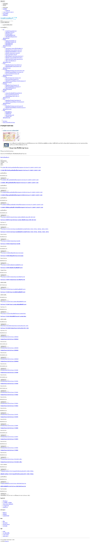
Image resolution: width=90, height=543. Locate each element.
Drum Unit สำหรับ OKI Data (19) (12, 94)
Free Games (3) (8, 111)
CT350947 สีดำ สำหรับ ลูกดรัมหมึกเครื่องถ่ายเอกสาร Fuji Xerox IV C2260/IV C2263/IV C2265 (20, 170)
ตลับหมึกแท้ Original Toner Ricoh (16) (13, 100)
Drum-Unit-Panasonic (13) (10, 87)
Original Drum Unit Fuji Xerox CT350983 (9, 450)
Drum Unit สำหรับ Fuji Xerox (9, 122)
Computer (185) (8, 116)
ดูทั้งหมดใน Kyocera (7, 109)
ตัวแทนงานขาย (6, 524)
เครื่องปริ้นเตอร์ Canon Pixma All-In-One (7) (14, 56)
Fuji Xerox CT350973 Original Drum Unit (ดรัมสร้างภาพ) (12, 279)
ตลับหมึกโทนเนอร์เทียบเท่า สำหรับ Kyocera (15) (15, 107)
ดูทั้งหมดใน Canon (7, 62)
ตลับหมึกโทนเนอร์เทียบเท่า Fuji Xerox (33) (14, 72)
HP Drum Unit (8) (8, 33)
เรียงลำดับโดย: (3, 160)
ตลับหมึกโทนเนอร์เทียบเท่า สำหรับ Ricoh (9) (14, 101)
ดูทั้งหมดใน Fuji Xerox (7, 75)
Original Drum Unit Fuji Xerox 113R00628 (9, 361)
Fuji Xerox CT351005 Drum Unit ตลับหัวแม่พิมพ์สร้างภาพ (12, 292)
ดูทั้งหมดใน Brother (7, 45)
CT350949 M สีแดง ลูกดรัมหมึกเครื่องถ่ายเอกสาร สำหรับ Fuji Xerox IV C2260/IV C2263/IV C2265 (21, 195)
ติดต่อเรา (5, 512)
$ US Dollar (5, 3)
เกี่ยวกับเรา (5, 501)
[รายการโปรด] (6, 178)
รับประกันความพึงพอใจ (8, 504)
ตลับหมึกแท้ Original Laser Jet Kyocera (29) (14, 106)
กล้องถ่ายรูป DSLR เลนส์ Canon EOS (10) (14, 59)
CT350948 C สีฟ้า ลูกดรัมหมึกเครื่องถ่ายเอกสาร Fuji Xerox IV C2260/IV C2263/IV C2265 (19, 182)
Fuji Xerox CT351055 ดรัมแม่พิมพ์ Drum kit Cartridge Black (13, 316)
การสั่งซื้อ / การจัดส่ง (7, 502)
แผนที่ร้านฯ (5, 507)
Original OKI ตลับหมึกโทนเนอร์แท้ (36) (13, 93)
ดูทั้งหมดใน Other (6, 117)
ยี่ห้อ (4, 521)
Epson (4, 63)
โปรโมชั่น (5, 525)
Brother (4, 39)
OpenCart (7, 541)
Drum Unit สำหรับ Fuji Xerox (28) (12, 73)
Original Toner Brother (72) (10, 40)
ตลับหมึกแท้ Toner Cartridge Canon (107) (13, 49)
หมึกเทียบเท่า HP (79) (9, 32)
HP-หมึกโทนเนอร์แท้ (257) (11, 31)
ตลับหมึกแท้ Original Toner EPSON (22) (13, 64)
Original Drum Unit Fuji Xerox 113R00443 (9, 339)
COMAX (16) (8, 113)
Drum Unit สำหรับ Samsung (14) (11, 79)
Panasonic (5, 83)
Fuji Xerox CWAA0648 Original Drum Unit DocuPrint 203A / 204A (14, 328)
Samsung (4, 76)
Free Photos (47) (8, 112)
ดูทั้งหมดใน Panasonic (7, 89)
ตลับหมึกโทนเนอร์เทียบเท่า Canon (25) (13, 51)
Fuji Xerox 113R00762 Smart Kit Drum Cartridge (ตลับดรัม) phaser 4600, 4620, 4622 (18, 219)
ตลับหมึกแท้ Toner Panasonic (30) (12, 85)
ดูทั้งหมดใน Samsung (7, 82)
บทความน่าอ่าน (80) (9, 115)
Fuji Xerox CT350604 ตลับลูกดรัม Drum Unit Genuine (11, 255)
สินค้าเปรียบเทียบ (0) (4, 157)
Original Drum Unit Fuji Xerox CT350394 (9, 383)
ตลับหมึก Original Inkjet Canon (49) (12, 53)
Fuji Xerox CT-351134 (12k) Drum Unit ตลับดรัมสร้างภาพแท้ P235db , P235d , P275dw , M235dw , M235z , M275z (24, 231)
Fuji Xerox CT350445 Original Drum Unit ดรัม (10, 243)
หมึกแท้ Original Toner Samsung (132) (13, 77)
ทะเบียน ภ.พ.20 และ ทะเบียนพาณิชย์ (11, 130)
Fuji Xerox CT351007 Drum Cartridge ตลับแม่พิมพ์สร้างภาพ (13, 304)
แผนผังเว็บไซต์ (6, 515)
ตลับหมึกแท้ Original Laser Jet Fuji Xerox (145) (14, 70)
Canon (4, 47)
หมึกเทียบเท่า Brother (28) (10, 42)
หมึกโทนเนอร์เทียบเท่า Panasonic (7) (13, 86)
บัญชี (4, 531)
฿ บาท (4, 5)
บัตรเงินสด (5, 522)
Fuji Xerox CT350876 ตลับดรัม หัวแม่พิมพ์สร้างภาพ (11, 267)
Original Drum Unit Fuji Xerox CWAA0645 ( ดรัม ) (11, 461)
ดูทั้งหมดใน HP (6, 38)
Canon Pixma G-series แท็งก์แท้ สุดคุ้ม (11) (14, 48)
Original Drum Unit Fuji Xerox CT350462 (9, 394)
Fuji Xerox (5, 69)
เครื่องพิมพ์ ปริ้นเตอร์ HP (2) (11, 36)
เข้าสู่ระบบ (7, 10)
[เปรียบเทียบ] (8, 178)
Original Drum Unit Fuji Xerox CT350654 (9, 405)
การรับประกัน (6, 505)
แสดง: (1, 163)
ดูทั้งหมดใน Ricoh (6, 103)
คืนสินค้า (5, 514)
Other (4, 110)
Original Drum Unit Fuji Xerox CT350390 (9, 372)
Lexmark (4, 90)
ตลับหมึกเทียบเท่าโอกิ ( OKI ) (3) (12, 96)
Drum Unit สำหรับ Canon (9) (11, 54)
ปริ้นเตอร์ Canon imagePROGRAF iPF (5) (13, 57)
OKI (4, 91)
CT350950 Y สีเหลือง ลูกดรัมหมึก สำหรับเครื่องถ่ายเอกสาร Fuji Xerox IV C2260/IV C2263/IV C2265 (21, 207)
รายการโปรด (6, 534)
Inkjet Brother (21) (9, 44)
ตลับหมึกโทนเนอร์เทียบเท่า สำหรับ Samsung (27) (15, 80)
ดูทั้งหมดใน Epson (7, 67)
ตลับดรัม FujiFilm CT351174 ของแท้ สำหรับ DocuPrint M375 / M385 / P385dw (17, 473)
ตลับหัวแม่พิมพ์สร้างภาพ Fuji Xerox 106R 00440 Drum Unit (13, 486)
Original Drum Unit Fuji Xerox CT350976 (9, 439)
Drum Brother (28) (9, 43)
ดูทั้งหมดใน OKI (6, 97)
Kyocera (4, 104)
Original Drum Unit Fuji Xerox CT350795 (9, 416)
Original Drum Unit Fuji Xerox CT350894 (9, 428)
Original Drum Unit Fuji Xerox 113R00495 (9, 350)
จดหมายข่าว (5, 536)
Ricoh (4, 98)
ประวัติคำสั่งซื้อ (6, 533)
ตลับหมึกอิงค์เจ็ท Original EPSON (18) (13, 66)
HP (3, 29)
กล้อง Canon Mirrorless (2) (10, 60)
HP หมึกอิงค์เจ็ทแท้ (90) (10, 35)
